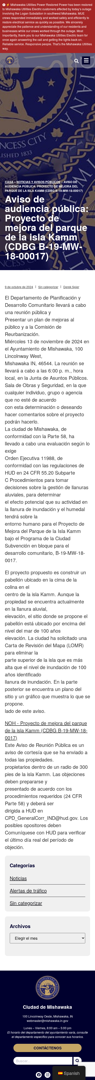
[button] (86, 60)
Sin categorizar (48, 287)
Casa (9, 182)
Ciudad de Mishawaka (47, 1007)
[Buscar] (77, 1061)
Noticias (18, 878)
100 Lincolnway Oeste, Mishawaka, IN (47, 1016)
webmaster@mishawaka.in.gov (47, 1020)
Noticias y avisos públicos (38, 182)
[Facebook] (39, 1075)
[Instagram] (47, 1075)
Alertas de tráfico (28, 890)
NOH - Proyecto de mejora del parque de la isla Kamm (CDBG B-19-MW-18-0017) (46, 730)
